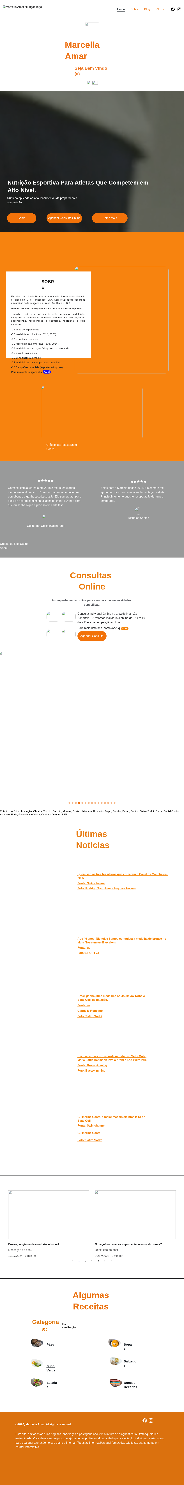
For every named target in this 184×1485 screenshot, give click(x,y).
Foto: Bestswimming (91, 1070)
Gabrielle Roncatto (90, 1010)
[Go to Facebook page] (174, 9)
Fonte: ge (83, 1005)
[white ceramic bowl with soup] (116, 1361)
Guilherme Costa (88, 1132)
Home (121, 9)
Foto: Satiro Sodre (89, 1140)
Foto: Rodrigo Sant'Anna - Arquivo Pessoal (106, 888)
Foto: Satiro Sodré (89, 1016)
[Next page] (111, 1261)
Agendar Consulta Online (64, 218)
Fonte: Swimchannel (91, 883)
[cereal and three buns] (37, 1343)
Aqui (47, 371)
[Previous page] (72, 1261)
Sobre (134, 9)
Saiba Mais (110, 218)
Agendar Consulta (92, 635)
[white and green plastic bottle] (37, 1363)
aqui (125, 628)
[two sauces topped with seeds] (114, 1343)
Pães (50, 1344)
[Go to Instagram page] (179, 9)
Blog (147, 9)
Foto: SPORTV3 (88, 952)
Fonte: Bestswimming (92, 1065)
